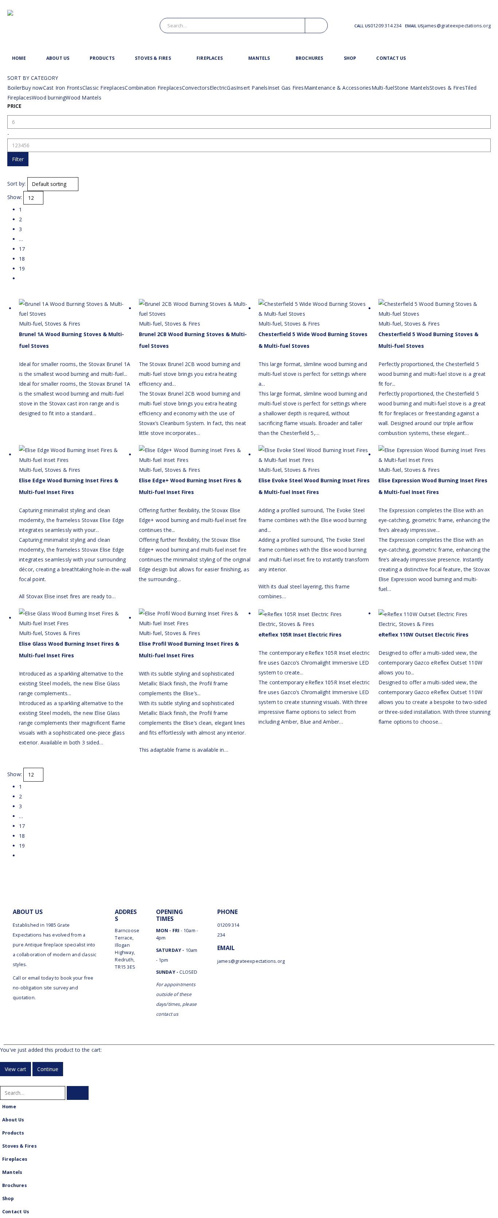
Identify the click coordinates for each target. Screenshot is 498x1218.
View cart (15, 1069)
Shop (350, 58)
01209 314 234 (386, 26)
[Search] (316, 25)
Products (102, 58)
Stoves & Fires (153, 58)
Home (19, 58)
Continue (47, 1069)
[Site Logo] (71, 25)
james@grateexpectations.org (457, 26)
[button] (4, 1081)
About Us (58, 58)
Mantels (259, 58)
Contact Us (391, 58)
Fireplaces (210, 58)
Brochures (309, 58)
